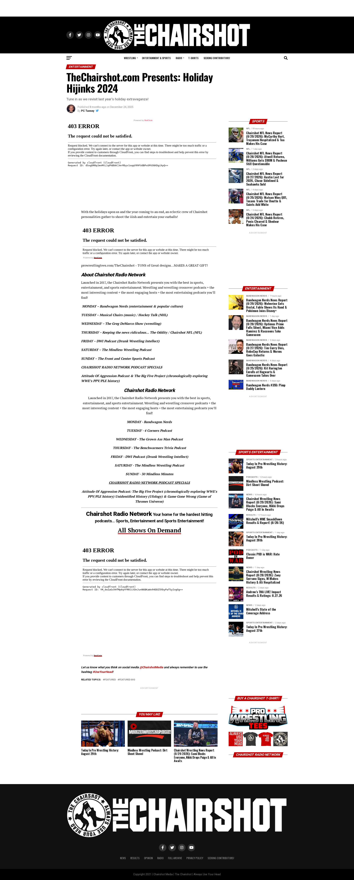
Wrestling (130, 58)
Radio (179, 58)
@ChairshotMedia (151, 667)
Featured (110, 680)
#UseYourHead (102, 672)
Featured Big (127, 680)
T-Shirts (193, 58)
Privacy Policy (194, 858)
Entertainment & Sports (156, 58)
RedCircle (98, 258)
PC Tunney (87, 110)
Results (135, 858)
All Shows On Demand (149, 530)
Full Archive (175, 858)
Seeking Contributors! (217, 58)
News (123, 858)
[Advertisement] (177, 8)
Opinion (148, 858)
